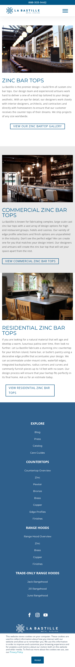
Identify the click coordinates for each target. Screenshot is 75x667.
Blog (37, 432)
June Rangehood (37, 595)
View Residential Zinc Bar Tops (29, 390)
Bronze (37, 491)
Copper (37, 504)
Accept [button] (37, 659)
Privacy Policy (16, 652)
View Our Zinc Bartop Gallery (37, 126)
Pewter (37, 484)
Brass (37, 498)
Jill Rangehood (37, 588)
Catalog (37, 445)
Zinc (37, 477)
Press (37, 439)
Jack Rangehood (37, 581)
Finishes (38, 518)
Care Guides (37, 452)
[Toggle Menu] (65, 10)
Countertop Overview (37, 470)
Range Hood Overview (37, 536)
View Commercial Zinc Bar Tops (30, 261)
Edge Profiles (37, 511)
